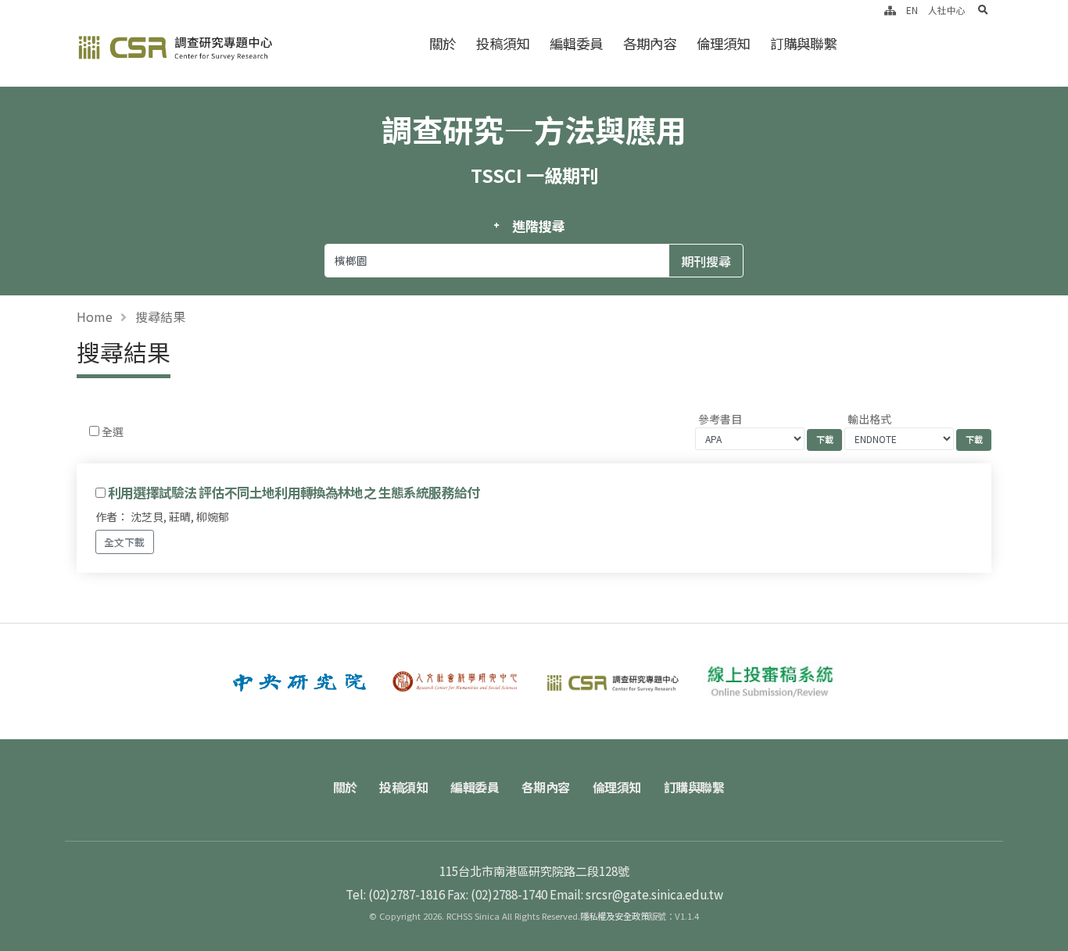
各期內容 (649, 43)
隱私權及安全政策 (614, 916)
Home (95, 316)
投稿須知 (502, 43)
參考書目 (720, 419)
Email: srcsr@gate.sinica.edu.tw (636, 894)
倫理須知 (723, 43)
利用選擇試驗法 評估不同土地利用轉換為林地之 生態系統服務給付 (293, 492)
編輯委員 (576, 43)
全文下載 (124, 541)
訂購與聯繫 (803, 43)
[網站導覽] (890, 9)
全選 (113, 431)
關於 (442, 43)
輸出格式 (869, 419)
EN (912, 9)
